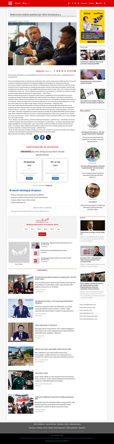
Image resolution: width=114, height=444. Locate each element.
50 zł (32, 229)
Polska (39, 315)
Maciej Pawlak (19, 264)
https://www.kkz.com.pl (86, 310)
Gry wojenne (93, 202)
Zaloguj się (91, 3)
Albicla (71, 438)
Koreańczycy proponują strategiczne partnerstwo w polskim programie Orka (56, 258)
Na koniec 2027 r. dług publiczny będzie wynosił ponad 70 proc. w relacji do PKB (57, 243)
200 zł (45, 229)
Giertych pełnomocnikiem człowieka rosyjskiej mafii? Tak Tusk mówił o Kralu (55, 278)
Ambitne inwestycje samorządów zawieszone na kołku (53, 349)
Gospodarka (44, 246)
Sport (39, 386)
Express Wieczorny (51, 424)
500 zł (52, 229)
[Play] (60, 71)
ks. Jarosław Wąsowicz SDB (45, 384)
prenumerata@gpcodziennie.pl (42, 211)
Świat (39, 338)
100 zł (39, 229)
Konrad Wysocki (93, 199)
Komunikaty (60, 424)
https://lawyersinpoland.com (87, 307)
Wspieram (42, 234)
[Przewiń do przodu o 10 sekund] (62, 71)
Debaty (67, 424)
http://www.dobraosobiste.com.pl (88, 319)
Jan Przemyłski (42, 290)
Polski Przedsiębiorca (39, 424)
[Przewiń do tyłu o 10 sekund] (57, 71)
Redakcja (39, 428)
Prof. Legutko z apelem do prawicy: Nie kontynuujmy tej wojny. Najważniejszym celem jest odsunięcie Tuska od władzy (91, 286)
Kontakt (45, 428)
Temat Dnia (40, 291)
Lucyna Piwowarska (43, 360)
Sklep (83, 438)
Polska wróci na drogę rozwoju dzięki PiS (92, 233)
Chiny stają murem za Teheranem (46, 325)
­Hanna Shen (41, 336)
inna (58, 229)
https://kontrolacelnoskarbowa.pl (88, 316)
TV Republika (65, 438)
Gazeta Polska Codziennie (53, 438)
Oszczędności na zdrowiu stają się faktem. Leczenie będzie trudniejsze (92, 102)
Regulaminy (82, 428)
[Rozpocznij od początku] (54, 71)
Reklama (50, 428)
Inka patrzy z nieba (41, 373)
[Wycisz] (65, 71)
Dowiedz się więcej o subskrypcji (42, 208)
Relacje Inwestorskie (59, 428)
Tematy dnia (84, 47)
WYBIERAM (29, 178)
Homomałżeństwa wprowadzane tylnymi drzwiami (91, 82)
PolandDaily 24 (90, 438)
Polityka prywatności (72, 428)
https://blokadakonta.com (87, 313)
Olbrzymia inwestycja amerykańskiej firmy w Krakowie (53, 250)
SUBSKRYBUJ (25, 151)
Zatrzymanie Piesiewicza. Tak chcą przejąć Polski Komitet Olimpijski (54, 302)
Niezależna (22, 438)
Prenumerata (84, 3)
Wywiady (82, 218)
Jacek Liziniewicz (42, 314)
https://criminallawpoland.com (88, 304)
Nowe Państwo (30, 438)
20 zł (26, 229)
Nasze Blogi (42, 438)
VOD (36, 438)
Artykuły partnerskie (75, 424)
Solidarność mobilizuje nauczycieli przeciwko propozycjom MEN (54, 398)
